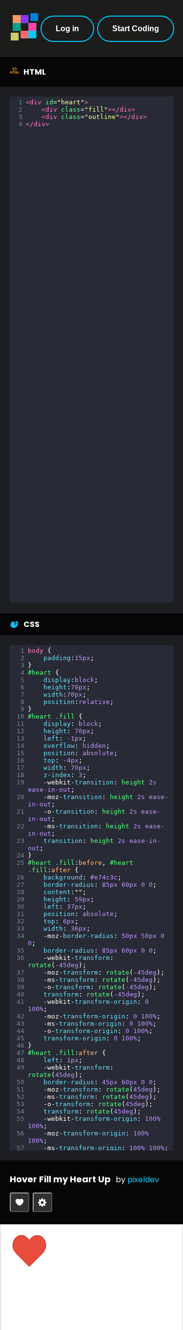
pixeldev (143, 1179)
